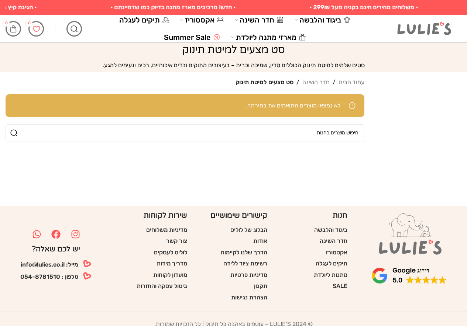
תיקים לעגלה (331, 263)
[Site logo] (424, 28)
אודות (260, 240)
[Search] (74, 28)
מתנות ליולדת (330, 274)
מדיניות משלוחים (166, 229)
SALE (340, 285)
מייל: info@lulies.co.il (49, 264)
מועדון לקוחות (170, 274)
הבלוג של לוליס (248, 229)
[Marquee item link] (175, 7)
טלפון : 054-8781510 (49, 276)
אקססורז (336, 252)
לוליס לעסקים (170, 252)
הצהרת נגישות (249, 297)
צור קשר (176, 240)
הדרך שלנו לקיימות (243, 252)
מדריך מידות (172, 263)
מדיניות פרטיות (248, 274)
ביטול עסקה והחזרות (162, 285)
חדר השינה (316, 82)
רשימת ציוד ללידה (245, 263)
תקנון (260, 285)
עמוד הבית (351, 82)
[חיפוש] (14, 132)
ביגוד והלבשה (330, 229)
